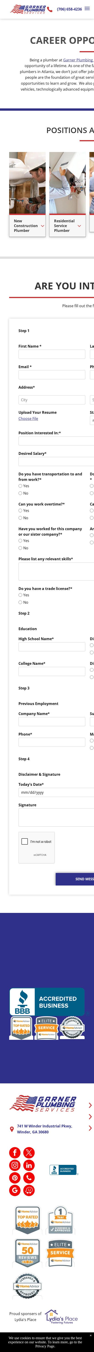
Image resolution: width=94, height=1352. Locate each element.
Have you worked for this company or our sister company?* (50, 531)
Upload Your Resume (37, 412)
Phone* (25, 734)
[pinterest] (15, 1178)
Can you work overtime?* (41, 504)
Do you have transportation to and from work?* (50, 477)
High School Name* (36, 638)
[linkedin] (29, 1166)
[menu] (87, 8)
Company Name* (34, 713)
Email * (25, 366)
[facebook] (15, 1153)
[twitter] (29, 1153)
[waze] (29, 1191)
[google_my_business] (15, 1191)
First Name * (30, 346)
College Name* (31, 663)
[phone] (29, 1178)
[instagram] (15, 1166)
